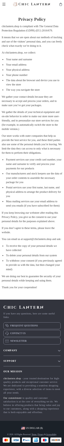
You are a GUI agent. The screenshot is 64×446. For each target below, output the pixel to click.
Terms (34, 434)
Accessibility (51, 434)
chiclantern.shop (12, 378)
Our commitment (12, 398)
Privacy (41, 434)
